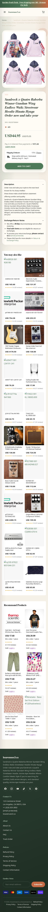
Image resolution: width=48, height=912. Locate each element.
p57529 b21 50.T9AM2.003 (10, 516)
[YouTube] (17, 788)
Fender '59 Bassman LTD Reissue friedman (33, 448)
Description (9, 184)
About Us (6, 825)
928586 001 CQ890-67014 (33, 549)
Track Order (8, 839)
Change (38, 153)
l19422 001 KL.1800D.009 (30, 414)
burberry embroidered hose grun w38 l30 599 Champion (13, 674)
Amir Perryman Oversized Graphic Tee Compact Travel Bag (34, 631)
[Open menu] (4, 12)
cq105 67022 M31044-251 (13, 583)
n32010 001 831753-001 (34, 313)
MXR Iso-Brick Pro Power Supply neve (13, 549)
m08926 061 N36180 (12, 279)
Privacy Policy (8, 856)
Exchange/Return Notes (14, 220)
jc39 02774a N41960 (12, 414)
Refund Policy (8, 852)
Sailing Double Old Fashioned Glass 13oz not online (33, 381)
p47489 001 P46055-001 (13, 313)
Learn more (10, 147)
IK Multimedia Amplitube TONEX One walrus (13, 448)
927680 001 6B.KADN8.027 (31, 482)
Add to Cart (24, 166)
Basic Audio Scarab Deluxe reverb (11, 482)
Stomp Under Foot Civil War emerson (34, 347)
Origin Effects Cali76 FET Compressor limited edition (34, 516)
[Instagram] (11, 788)
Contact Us (7, 830)
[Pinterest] (36, 788)
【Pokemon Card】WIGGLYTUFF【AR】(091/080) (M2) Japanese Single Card (33, 674)
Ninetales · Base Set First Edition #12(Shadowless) (33, 718)
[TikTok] (23, 788)
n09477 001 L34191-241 (13, 380)
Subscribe (38, 884)
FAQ (4, 834)
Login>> (12, 648)
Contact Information (11, 870)
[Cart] (43, 12)
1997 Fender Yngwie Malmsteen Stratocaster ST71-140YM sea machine (13, 347)
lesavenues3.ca (14, 12)
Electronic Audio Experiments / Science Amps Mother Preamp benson (33, 280)
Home (4, 20)
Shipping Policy (9, 865)
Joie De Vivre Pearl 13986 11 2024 (11, 718)
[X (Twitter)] (30, 788)
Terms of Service (9, 861)
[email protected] (17, 235)
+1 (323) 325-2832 (10, 807)
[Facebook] (5, 788)
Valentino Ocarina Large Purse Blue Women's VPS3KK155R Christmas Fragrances (34, 583)
